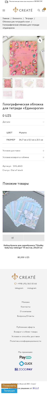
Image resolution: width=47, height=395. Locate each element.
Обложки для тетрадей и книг (16, 22)
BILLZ (36, 388)
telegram (19, 288)
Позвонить (9, 386)
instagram (31, 288)
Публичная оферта (25, 327)
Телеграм (9, 391)
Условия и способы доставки (25, 337)
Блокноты (17, 18)
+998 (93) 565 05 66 (27, 284)
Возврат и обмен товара (25, 332)
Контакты (25, 307)
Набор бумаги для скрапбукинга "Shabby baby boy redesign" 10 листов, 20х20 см (23, 246)
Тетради (29, 18)
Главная (6, 18)
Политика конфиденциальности (25, 341)
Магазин (26, 302)
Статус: (6, 170)
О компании (25, 312)
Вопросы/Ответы (25, 316)
